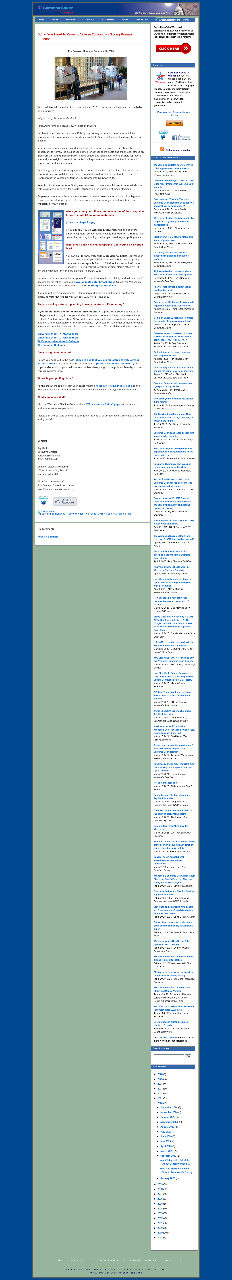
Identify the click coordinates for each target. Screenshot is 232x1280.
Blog (89, 1261)
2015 (160, 1203)
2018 (160, 1189)
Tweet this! (48, 511)
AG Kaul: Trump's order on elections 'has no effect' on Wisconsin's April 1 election (173, 695)
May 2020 (165, 1141)
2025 (160, 1079)
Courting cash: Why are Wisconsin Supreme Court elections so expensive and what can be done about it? (174, 202)
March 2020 (167, 1151)
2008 (160, 1237)
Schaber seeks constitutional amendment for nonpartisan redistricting (169, 860)
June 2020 (166, 1136)
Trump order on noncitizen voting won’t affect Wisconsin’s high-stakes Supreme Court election (173, 748)
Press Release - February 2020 (66, 514)
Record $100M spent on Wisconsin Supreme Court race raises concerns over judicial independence (173, 482)
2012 (160, 1218)
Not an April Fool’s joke (165, 783)
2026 (160, 1074)
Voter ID (91, 514)
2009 (160, 1232)
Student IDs (88, 19)
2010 (160, 1228)
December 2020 (169, 1107)
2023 (160, 1088)
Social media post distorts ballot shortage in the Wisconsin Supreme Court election (172, 554)
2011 (160, 1223)
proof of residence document (114, 363)
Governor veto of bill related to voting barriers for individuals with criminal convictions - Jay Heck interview (173, 336)
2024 (160, 1083)
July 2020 (166, 1131)
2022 (160, 1093)
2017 (160, 1194)
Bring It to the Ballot (103, 285)
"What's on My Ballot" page (103, 404)
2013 (160, 1213)
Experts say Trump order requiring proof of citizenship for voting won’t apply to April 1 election (174, 767)
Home (42, 19)
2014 (160, 1208)
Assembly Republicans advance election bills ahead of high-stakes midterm (171, 256)
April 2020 (166, 1146)
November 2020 (169, 1112)
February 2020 (168, 1155)
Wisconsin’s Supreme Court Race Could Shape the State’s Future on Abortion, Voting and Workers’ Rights (174, 879)
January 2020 (168, 1178)
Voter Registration (110, 514)
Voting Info (108, 19)
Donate (124, 19)
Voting (127, 514)
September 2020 (169, 1122)
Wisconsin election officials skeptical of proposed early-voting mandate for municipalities (174, 221)
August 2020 (167, 1126)
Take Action (142, 19)
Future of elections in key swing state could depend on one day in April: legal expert (173, 925)
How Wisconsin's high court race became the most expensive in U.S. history (172, 601)
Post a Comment (48, 536)
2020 (160, 1103)
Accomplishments (110, 1261)
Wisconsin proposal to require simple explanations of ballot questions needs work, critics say (173, 451)
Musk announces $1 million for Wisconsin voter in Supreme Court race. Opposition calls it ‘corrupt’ (174, 729)
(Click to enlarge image (80, 222)
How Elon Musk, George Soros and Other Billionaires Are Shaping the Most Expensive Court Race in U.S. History (174, 676)
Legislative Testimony (142, 1261)
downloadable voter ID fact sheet (94, 282)
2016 (160, 1199)
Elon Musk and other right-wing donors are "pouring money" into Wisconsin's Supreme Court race (173, 910)
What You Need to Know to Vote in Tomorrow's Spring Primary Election (85, 37)
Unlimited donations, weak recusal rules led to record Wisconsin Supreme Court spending (174, 184)
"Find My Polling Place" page (114, 385)
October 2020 (168, 1117)
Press (55, 19)
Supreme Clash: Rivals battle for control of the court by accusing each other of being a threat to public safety (174, 845)
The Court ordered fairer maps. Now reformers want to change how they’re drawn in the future (173, 417)
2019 (160, 1184)
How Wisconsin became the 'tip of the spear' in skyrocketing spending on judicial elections (173, 582)
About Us (70, 19)
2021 (160, 1098)
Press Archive (170, 1037)
